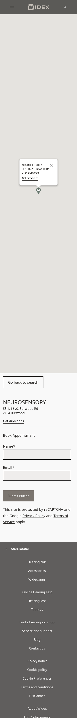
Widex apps (37, 579)
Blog (37, 639)
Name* (9, 446)
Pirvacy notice (37, 661)
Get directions (13, 421)
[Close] (51, 165)
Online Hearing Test (37, 592)
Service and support (37, 631)
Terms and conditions (37, 687)
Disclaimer (37, 696)
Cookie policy (37, 670)
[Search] (65, 7)
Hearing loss (37, 601)
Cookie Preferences (37, 678)
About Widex (37, 708)
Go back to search (23, 382)
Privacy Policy (34, 515)
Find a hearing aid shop (37, 622)
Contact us (37, 648)
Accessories (37, 571)
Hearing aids (37, 562)
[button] (38, 190)
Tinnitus (37, 609)
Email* (8, 467)
